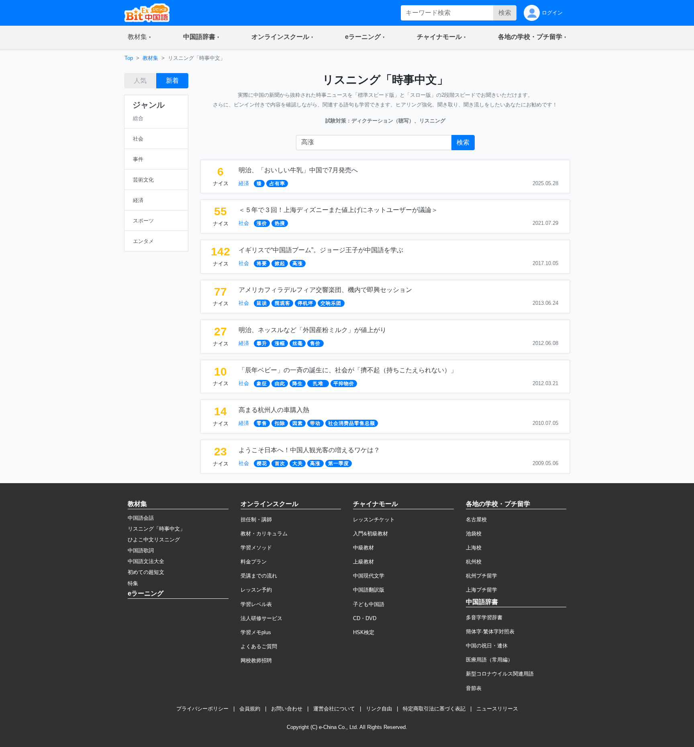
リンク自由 (379, 709)
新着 (172, 80)
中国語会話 (141, 518)
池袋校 (474, 534)
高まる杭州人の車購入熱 (274, 409)
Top (129, 58)
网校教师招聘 (256, 660)
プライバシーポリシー (202, 709)
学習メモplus (256, 632)
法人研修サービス (261, 618)
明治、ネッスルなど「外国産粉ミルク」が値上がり (312, 330)
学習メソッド (256, 548)
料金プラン (254, 562)
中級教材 (363, 548)
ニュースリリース (497, 709)
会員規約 (249, 709)
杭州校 (474, 562)
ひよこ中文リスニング (154, 540)
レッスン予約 (256, 590)
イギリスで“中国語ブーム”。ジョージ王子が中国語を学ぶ (321, 250)
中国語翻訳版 (368, 590)
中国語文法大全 (146, 561)
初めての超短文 (146, 572)
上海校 (474, 548)
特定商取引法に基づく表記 (434, 709)
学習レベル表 (256, 604)
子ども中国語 (368, 604)
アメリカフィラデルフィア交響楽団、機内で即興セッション (325, 289)
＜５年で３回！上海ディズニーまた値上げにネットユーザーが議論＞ (338, 209)
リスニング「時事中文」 (156, 529)
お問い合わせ (286, 709)
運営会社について (334, 709)
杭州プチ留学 (481, 576)
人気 (140, 80)
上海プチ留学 (481, 590)
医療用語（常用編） (489, 660)
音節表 (474, 688)
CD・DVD (364, 618)
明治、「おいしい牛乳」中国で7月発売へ (298, 170)
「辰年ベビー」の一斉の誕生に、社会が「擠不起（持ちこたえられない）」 (348, 370)
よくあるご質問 (259, 646)
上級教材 (363, 562)
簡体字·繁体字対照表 (490, 632)
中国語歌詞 (141, 550)
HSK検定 (363, 632)
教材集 (150, 58)
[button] (139, 37)
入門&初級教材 (370, 534)
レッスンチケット (374, 519)
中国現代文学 (368, 576)
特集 (133, 583)
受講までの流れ (259, 576)
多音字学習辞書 (484, 617)
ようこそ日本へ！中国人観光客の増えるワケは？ (309, 450)
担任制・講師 (256, 519)
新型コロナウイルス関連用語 (500, 674)
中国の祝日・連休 (487, 646)
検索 (504, 12)
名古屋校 (476, 519)
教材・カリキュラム (264, 534)
